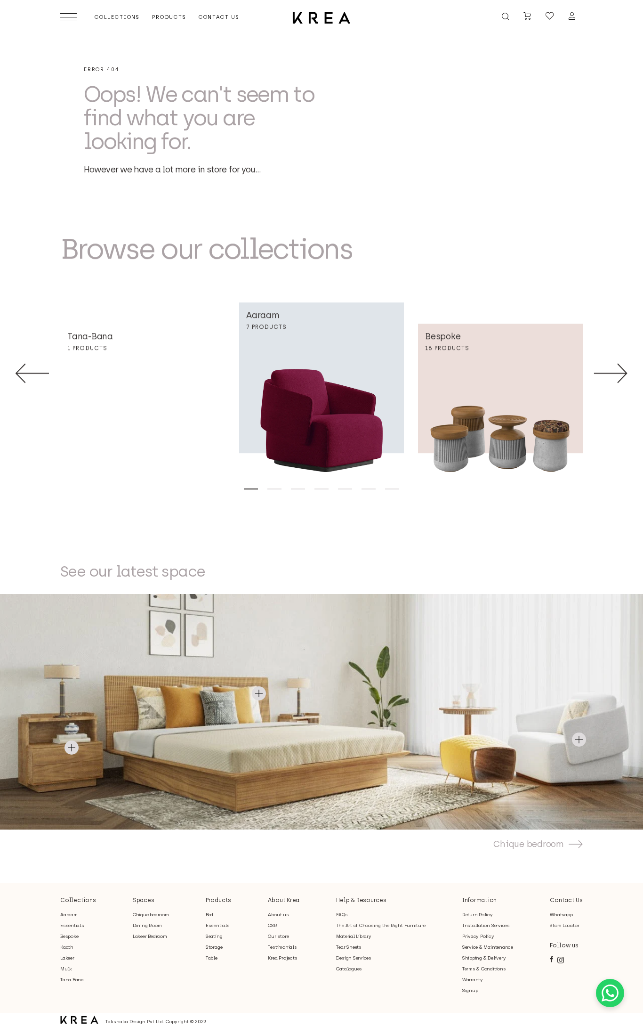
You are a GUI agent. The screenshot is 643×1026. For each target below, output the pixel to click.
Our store (278, 936)
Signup (470, 990)
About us (278, 915)
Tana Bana (72, 980)
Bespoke (69, 936)
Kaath (66, 947)
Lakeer (67, 958)
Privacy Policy (478, 936)
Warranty (472, 980)
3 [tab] (298, 488)
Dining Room (147, 925)
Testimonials (282, 947)
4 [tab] (321, 488)
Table (211, 958)
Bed (209, 915)
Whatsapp (561, 915)
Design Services (353, 958)
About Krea (283, 900)
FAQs (341, 915)
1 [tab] (251, 488)
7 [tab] (392, 488)
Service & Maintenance (487, 947)
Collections (78, 900)
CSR (272, 925)
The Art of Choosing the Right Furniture (380, 925)
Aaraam (69, 915)
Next (610, 373)
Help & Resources (361, 900)
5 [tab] (345, 488)
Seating (214, 936)
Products (218, 900)
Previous (32, 373)
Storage (214, 947)
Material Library (353, 936)
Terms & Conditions (484, 969)
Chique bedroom (528, 844)
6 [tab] (369, 488)
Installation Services (486, 925)
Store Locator (564, 925)
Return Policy (477, 915)
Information (479, 900)
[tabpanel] (321, 387)
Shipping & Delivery (484, 958)
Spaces (143, 900)
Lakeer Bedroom (150, 936)
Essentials (72, 925)
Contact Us (566, 900)
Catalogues (349, 969)
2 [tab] (274, 488)
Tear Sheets (348, 947)
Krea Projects (282, 958)
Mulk (66, 969)
